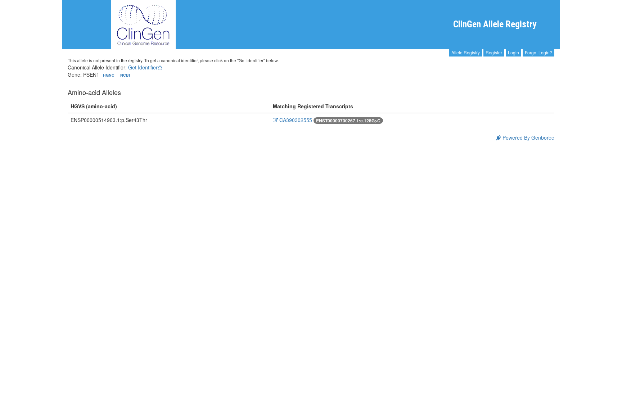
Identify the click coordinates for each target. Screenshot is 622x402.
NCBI (125, 75)
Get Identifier (143, 67)
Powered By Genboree (527, 137)
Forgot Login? (538, 52)
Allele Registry (465, 52)
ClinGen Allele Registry (494, 24)
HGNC (109, 75)
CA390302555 (295, 119)
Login (513, 52)
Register (494, 52)
